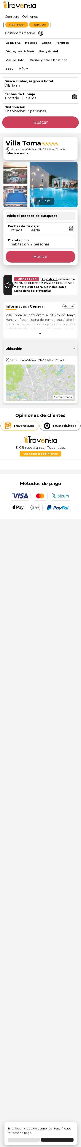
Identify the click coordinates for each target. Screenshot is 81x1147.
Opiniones (30, 17)
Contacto (12, 17)
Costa (46, 42)
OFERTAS (13, 42)
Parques (62, 42)
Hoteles (31, 42)
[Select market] (41, 32)
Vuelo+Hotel (15, 60)
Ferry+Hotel (48, 51)
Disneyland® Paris (20, 51)
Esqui (10, 68)
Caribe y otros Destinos (48, 60)
